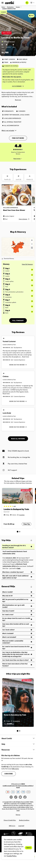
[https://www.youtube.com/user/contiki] (21, 797)
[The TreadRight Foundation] (6, 834)
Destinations (10, 7)
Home (3, 7)
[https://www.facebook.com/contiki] (24, 797)
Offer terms (15, 769)
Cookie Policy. (12, 856)
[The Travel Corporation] (12, 834)
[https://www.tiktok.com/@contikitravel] (16, 797)
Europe (18, 7)
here (18, 568)
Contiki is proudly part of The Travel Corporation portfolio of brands (18, 786)
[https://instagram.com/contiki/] (12, 797)
